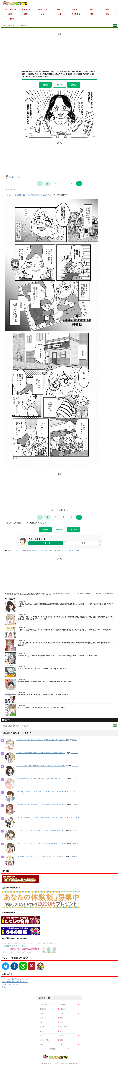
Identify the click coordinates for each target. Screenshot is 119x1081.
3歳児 (26, 14)
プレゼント (10, 19)
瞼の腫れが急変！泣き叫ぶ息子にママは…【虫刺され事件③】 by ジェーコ (45, 681)
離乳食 (42, 1031)
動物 (107, 14)
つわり (62, 1013)
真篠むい (75, 843)
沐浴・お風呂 (64, 1027)
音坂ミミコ (75, 817)
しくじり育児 (75, 14)
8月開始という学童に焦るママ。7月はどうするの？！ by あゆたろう (43, 694)
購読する (7, 720)
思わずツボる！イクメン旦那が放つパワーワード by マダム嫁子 (41, 707)
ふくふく (74, 753)
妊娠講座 (43, 1009)
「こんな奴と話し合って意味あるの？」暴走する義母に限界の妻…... (41, 830)
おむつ (42, 1027)
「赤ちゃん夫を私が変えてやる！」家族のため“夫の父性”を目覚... (40, 856)
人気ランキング (10, 9)
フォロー (10, 523)
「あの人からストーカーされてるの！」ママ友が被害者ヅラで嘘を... (41, 843)
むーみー (25, 550)
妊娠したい (42, 9)
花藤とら (75, 804)
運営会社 (5, 987)
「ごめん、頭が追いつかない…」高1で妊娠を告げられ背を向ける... (40, 753)
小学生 (58, 14)
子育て (75, 9)
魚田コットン (14, 177)
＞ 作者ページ (45, 543)
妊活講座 (62, 1004)
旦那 (91, 14)
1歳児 (107, 9)
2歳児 (10, 14)
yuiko (74, 830)
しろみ (74, 740)
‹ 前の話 (45, 85)
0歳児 (91, 9)
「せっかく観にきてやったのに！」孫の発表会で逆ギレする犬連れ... (41, 804)
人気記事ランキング (46, 1004)
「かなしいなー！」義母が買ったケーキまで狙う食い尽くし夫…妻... (41, 740)
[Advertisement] (59, 49)
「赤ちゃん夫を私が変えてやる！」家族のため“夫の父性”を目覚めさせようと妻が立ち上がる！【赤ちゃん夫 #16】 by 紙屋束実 (65, 630)
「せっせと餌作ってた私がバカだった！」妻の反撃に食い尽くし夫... (41, 779)
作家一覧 (59, 85)
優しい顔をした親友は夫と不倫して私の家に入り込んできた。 (52, 550)
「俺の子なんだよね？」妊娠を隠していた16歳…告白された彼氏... (40, 792)
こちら (41, 594)
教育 (41, 1035)
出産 (41, 1018)
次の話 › (74, 85)
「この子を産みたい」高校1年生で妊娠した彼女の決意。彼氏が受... (40, 766)
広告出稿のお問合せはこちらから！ (15, 982)
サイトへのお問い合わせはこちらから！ (16, 979)
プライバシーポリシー (10, 984)
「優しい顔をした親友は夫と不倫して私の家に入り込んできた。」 (29, 195)
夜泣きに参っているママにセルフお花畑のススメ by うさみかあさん (43, 668)
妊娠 (58, 9)
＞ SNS (82, 543)
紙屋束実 (74, 856)
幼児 (42, 14)
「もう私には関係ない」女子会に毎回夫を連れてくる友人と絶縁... (40, 817)
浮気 (19, 550)
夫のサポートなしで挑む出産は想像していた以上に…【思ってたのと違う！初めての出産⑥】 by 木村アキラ (57, 656)
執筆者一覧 (26, 9)
